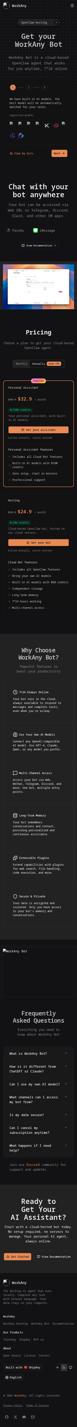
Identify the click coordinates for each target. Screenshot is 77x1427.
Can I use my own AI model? (34, 1084)
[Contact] (32, 1417)
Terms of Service (37, 1405)
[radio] (57, 1367)
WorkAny (20, 1395)
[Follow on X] (15, 1417)
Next (57, 153)
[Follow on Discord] (24, 1417)
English (16, 1377)
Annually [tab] (45, 364)
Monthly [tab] (21, 364)
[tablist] (39, 364)
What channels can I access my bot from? (33, 1099)
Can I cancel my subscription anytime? (29, 1130)
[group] (64, 1367)
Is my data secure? (26, 1115)
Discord (32, 1164)
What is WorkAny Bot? (28, 1053)
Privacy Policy (13, 1405)
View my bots (24, 153)
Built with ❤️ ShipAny (23, 1367)
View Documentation (39, 245)
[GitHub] (6, 1417)
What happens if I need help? (30, 1148)
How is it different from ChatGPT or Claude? (32, 1068)
